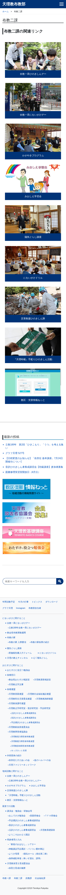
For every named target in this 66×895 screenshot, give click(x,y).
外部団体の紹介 (14, 755)
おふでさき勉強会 (17, 816)
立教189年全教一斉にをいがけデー (25, 628)
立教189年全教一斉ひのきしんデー (25, 781)
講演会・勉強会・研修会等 (19, 811)
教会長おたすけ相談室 (19, 680)
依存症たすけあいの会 (19, 760)
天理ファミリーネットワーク (22, 765)
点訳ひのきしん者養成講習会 (23, 713)
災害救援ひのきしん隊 (17, 790)
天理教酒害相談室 (42, 680)
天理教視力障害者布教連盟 (22, 736)
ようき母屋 (14, 854)
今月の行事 (23, 602)
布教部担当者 (35, 608)
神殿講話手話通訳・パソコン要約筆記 (26, 849)
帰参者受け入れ (14, 839)
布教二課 (18, 878)
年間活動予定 (8, 602)
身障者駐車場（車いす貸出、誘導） (25, 858)
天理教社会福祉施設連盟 (39, 694)
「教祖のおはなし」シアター (22, 844)
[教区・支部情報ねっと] (33, 489)
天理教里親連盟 (16, 694)
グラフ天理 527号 (14, 453)
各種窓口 (11, 675)
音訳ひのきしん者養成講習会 (23, 718)
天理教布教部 (13, 4)
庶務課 (28, 878)
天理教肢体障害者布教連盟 (22, 746)
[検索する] (59, 581)
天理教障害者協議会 (18, 732)
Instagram (20, 608)
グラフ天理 (7, 608)
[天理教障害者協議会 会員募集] (33, 512)
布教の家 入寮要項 (17, 642)
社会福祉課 (40, 878)
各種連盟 (11, 689)
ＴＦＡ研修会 (51, 816)
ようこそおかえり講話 (19, 835)
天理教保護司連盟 (17, 703)
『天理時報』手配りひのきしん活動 (23, 795)
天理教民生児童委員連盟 (20, 699)
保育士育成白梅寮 (17, 868)
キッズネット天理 (19, 750)
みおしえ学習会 (38, 785)
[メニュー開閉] (61, 4)
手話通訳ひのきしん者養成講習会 (25, 722)
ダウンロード (51, 602)
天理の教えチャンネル (17, 658)
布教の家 (11, 637)
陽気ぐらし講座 (14, 648)
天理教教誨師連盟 (44, 699)
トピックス (37, 602)
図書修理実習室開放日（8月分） (22, 472)
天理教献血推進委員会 (19, 727)
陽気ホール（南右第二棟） (36, 854)
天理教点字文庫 (16, 684)
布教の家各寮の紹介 (40, 642)
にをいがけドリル (48, 653)
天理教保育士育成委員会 (18, 863)
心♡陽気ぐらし (40, 658)
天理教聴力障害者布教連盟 (22, 741)
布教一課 (6, 878)
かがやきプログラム (16, 785)
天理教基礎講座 (47, 830)
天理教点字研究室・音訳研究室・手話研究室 (29, 708)
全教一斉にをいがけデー (18, 623)
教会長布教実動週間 (16, 632)
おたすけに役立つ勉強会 (18, 670)
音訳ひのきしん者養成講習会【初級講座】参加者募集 (34, 467)
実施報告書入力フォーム (20, 653)
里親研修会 (35, 816)
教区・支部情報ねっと (17, 800)
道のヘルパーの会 (42, 760)
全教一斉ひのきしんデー (18, 776)
